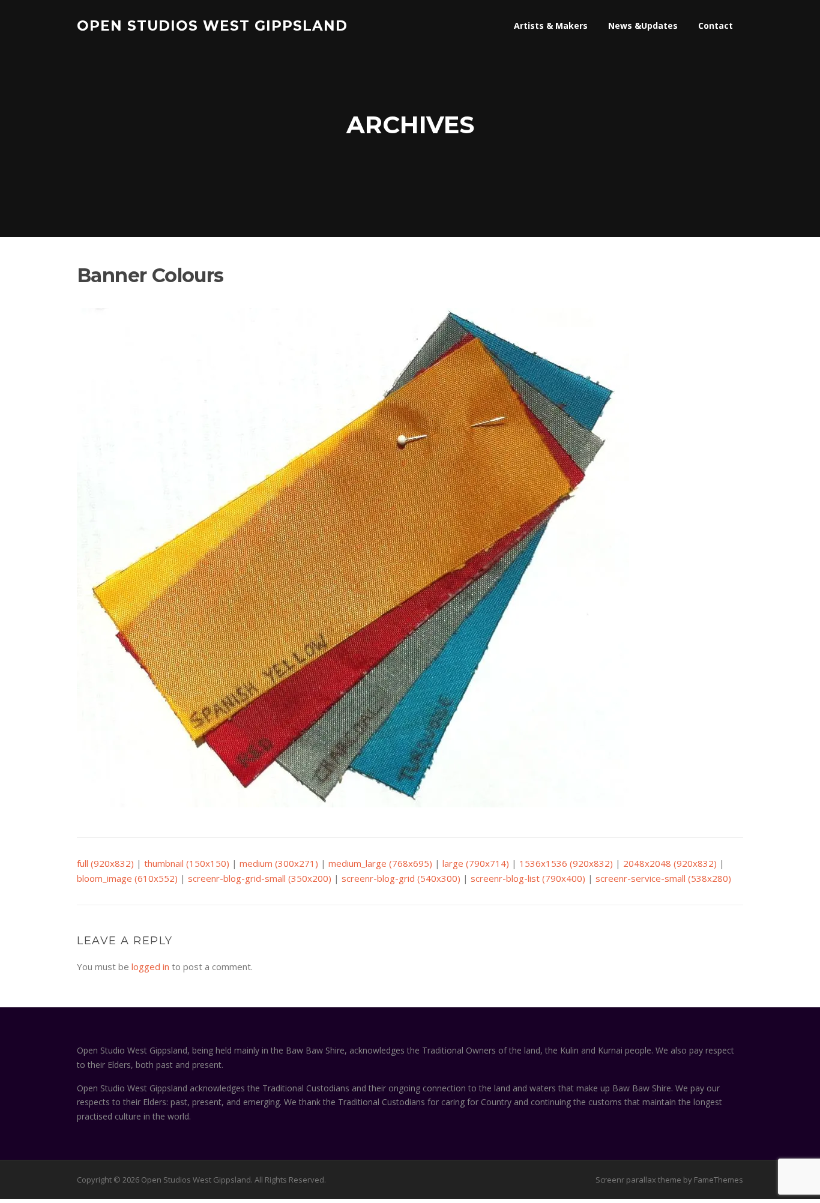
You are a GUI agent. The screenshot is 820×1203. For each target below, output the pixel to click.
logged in (150, 966)
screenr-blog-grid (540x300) (401, 878)
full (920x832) (105, 863)
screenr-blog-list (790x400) (528, 878)
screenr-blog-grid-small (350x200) (259, 878)
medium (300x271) (279, 863)
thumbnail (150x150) (186, 863)
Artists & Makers (551, 25)
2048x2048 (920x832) (670, 863)
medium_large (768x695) (380, 863)
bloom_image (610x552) (127, 878)
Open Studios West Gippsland (212, 25)
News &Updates (643, 25)
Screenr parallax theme (638, 1179)
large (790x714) (475, 863)
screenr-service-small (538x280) (663, 878)
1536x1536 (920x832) (566, 863)
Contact (715, 25)
